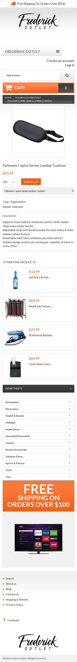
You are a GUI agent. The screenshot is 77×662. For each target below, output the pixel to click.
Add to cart (31, 181)
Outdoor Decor (14, 456)
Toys (8, 476)
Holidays (10, 422)
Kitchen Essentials (16, 449)
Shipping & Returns (17, 599)
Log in (69, 65)
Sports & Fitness (15, 463)
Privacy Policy (14, 604)
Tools (9, 470)
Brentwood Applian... (41, 335)
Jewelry (10, 443)
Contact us (12, 594)
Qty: (5, 181)
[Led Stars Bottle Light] (15, 280)
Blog (8, 589)
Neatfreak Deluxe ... (40, 306)
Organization (18, 201)
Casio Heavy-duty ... (40, 364)
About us (11, 583)
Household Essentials (27, 97)
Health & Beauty (15, 415)
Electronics (12, 409)
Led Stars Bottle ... (39, 277)
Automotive (12, 402)
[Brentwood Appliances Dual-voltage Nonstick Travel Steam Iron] (15, 337)
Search (10, 578)
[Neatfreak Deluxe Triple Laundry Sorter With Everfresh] (15, 309)
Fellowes (18, 206)
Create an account (60, 61)
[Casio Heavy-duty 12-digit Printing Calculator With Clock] (15, 366)
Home (8, 97)
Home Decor (13, 429)
